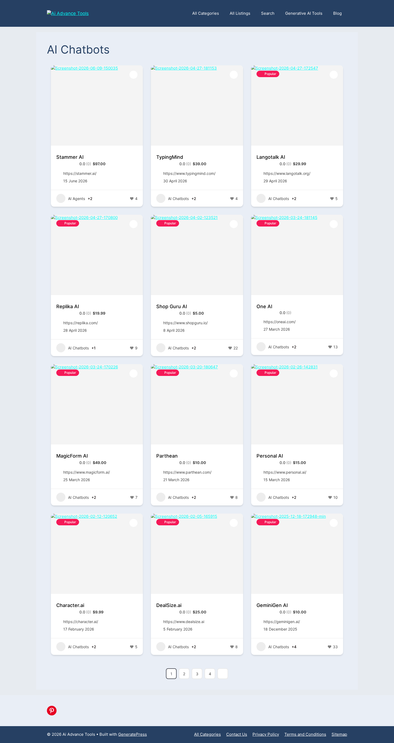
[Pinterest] (52, 710)
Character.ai (70, 605)
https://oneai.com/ (279, 321)
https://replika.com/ (80, 322)
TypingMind (169, 157)
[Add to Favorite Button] (133, 75)
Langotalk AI (271, 157)
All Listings (240, 13)
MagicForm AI (72, 456)
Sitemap (339, 734)
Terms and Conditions (305, 734)
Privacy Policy (265, 734)
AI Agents (76, 198)
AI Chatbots (178, 198)
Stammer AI (70, 157)
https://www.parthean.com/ (187, 472)
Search (267, 13)
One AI (264, 306)
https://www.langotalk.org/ (286, 173)
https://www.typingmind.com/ (189, 173)
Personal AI (270, 456)
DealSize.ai (168, 605)
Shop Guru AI (171, 306)
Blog (337, 13)
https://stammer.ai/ (79, 173)
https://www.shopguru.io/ (185, 322)
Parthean (167, 456)
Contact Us (236, 734)
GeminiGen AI (272, 605)
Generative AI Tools (303, 13)
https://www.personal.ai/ (284, 472)
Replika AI (67, 306)
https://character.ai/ (80, 621)
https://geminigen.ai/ (281, 621)
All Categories (205, 13)
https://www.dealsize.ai (183, 621)
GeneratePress (132, 734)
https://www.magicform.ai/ (86, 472)
